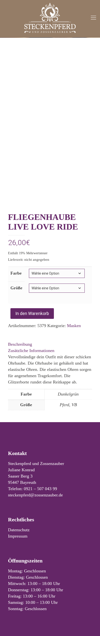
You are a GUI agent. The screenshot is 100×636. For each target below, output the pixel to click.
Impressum (17, 536)
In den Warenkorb (32, 313)
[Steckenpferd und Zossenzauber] (50, 17)
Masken (74, 325)
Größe (16, 287)
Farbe (16, 273)
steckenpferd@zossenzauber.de (35, 495)
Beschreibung (20, 344)
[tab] (50, 344)
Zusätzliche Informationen (31, 350)
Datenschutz (19, 529)
